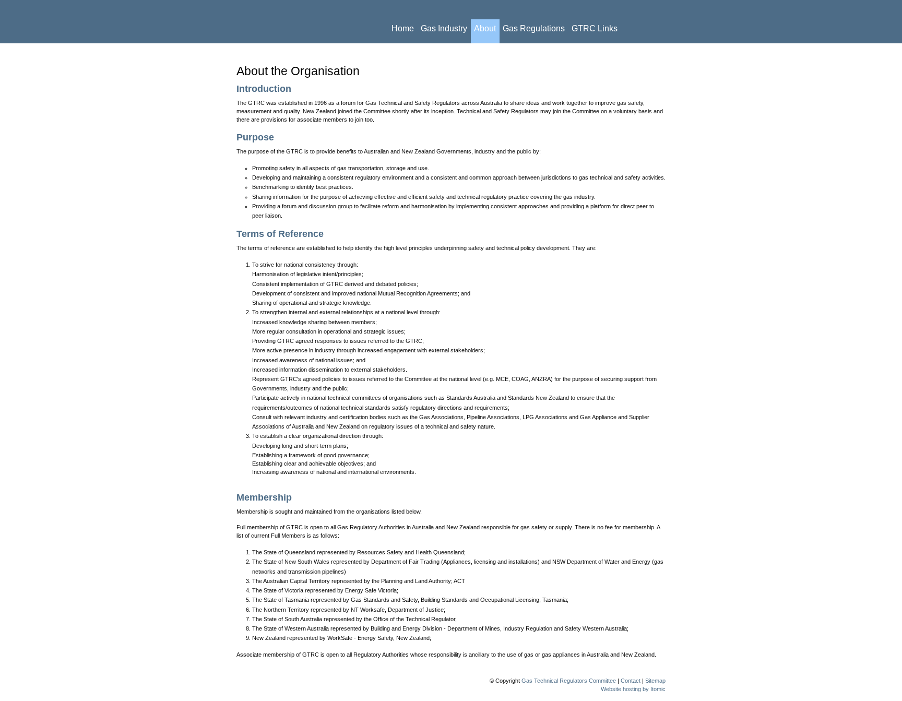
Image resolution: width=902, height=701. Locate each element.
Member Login (626, 52)
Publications (414, 52)
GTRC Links (595, 28)
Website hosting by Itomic (633, 689)
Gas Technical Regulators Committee (568, 681)
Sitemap (655, 681)
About (485, 28)
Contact (458, 52)
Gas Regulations (534, 28)
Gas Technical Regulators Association (303, 22)
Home (402, 28)
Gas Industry (444, 28)
